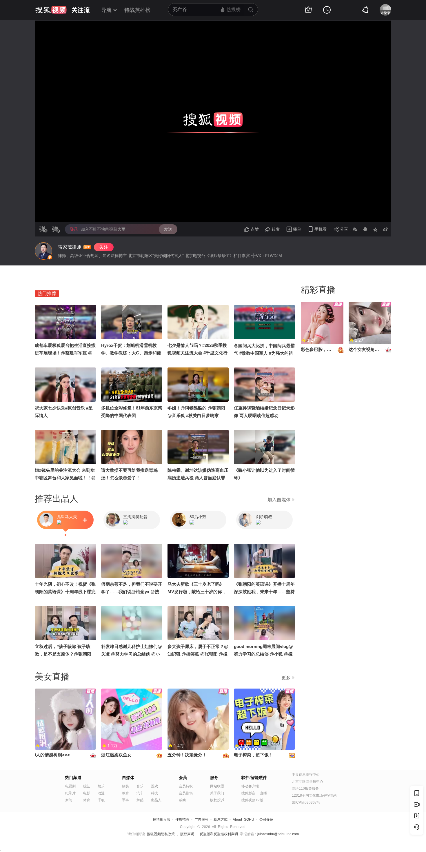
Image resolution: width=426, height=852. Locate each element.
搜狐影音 (248, 793)
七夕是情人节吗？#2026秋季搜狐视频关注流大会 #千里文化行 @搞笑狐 (197, 353)
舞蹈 (139, 800)
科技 (154, 793)
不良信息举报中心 (306, 775)
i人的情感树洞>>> (52, 754)
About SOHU (243, 820)
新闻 (68, 800)
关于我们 (217, 793)
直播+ (264, 793)
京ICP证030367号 (306, 802)
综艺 (86, 786)
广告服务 (201, 820)
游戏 (154, 786)
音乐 (139, 786)
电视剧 (70, 786)
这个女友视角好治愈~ (369, 349)
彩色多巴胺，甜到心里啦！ (327, 349)
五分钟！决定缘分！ (187, 754)
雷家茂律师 (69, 247)
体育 (86, 800)
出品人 (156, 800)
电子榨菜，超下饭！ (253, 754)
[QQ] (365, 229)
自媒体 (128, 777)
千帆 (101, 800)
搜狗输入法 (161, 820)
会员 (183, 777)
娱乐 (101, 786)
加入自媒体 (279, 499)
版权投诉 (217, 800)
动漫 (101, 793)
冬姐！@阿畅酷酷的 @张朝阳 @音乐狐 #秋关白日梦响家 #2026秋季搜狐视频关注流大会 (197, 415)
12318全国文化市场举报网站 (314, 795)
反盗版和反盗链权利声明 (219, 834)
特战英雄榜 (137, 10)
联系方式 (220, 820)
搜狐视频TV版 (252, 800)
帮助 (182, 800)
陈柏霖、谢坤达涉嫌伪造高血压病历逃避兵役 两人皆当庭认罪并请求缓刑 (198, 478)
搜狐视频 (51, 10)
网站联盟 (217, 786)
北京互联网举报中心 (307, 782)
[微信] (355, 229)
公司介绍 (266, 820)
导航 (106, 10)
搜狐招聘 (182, 820)
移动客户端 (250, 786)
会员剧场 (186, 793)
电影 (86, 793)
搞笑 (125, 786)
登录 (74, 229)
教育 (125, 793)
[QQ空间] (375, 229)
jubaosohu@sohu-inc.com (278, 834)
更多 (286, 677)
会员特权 (186, 786)
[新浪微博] (385, 229)
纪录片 (70, 793)
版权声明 (187, 834)
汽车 (139, 793)
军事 (125, 800)
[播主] (43, 251)
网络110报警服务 (305, 789)
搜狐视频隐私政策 (161, 834)
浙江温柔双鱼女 (116, 754)
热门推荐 (47, 293)
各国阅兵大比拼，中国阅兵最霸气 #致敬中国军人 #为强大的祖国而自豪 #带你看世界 (264, 353)
